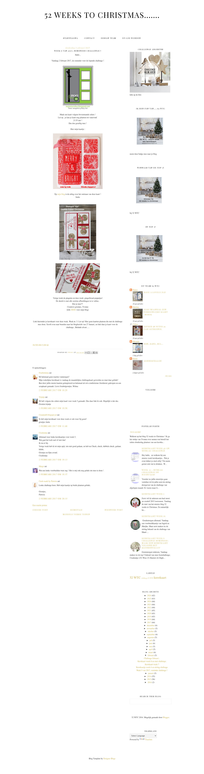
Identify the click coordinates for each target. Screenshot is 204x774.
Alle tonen (168, 376)
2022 (149, 607)
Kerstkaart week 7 (152, 664)
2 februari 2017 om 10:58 (53, 408)
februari (151, 655)
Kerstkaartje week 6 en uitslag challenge (152, 667)
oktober (151, 631)
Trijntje (42, 397)
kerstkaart (160, 577)
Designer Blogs (109, 758)
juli (150, 640)
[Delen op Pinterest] (96, 352)
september (151, 634)
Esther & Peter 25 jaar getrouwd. (154, 327)
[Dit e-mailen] (86, 352)
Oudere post (40, 510)
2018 (149, 619)
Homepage (76, 510)
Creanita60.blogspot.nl (48, 414)
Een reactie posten (40, 505)
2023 (149, 604)
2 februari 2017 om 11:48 (53, 426)
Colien (135, 324)
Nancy (135, 289)
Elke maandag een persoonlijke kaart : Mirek (155, 312)
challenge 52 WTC (147, 578)
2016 (149, 676)
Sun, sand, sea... (153, 344)
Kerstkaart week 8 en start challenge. (152, 661)
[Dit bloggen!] (88, 352)
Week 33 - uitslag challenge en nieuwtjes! (152, 472)
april (151, 649)
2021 (149, 610)
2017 (149, 622)
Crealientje (43, 432)
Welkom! (135, 432)
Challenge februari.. (152, 658)
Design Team (108, 38)
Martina (136, 307)
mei (150, 646)
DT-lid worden (131, 38)
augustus (150, 637)
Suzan (135, 358)
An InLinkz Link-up (41, 344)
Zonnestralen (153, 361)
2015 (149, 679)
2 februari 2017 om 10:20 (53, 390)
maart (150, 652)
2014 (150, 682)
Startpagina (70, 38)
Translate (148, 739)
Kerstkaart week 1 (153, 494)
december (150, 625)
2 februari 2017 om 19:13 (53, 459)
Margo (41, 466)
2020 (149, 613)
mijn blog (61, 194)
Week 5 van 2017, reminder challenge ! (151, 670)
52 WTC (135, 577)
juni (150, 643)
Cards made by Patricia (48, 481)
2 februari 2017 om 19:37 (53, 474)
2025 (149, 598)
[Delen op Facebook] (94, 352)
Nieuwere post (114, 510)
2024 (149, 601)
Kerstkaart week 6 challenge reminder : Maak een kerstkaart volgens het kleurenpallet (155, 543)
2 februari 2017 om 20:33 (53, 498)
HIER (73, 309)
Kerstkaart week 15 (154, 516)
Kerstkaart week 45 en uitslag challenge (156, 449)
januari (150, 673)
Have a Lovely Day (155, 292)
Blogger (166, 717)
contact (89, 38)
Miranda (136, 341)
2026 (149, 595)
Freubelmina (44, 372)
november (151, 628)
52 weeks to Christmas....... (102, 14)
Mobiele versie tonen (76, 514)
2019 (149, 616)
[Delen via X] (91, 352)
